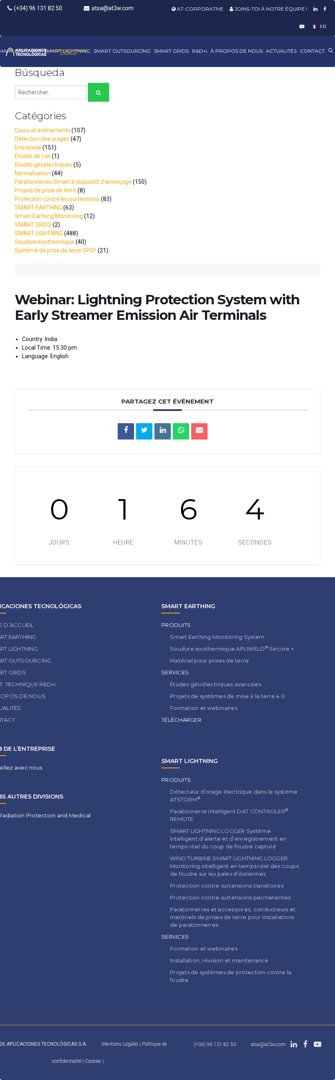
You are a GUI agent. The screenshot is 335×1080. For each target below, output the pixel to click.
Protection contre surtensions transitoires (227, 885)
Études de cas (33, 156)
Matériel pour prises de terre (209, 660)
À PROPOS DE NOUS (236, 51)
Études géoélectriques (43, 164)
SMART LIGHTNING (67, 51)
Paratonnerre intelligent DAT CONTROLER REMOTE (229, 815)
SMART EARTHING (38, 207)
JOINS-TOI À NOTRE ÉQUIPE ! (270, 9)
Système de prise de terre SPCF (55, 250)
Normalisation (33, 173)
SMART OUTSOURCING (122, 51)
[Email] (199, 431)
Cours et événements (42, 130)
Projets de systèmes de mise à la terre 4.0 (227, 696)
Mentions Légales (120, 1044)
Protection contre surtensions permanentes (230, 897)
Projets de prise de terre (45, 190)
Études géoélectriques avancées (215, 684)
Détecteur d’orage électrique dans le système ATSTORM (233, 795)
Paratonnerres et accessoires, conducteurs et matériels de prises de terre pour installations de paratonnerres (232, 917)
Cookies (94, 1061)
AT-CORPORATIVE (199, 9)
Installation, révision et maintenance (219, 960)
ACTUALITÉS (281, 51)
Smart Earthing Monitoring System (217, 637)
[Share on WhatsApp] (181, 431)
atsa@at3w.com (113, 8)
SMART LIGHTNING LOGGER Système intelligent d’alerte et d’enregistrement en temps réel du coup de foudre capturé (228, 839)
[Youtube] (300, 26)
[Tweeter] (144, 431)
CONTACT (312, 51)
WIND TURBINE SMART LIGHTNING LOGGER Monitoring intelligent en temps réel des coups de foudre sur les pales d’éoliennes (234, 866)
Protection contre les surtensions (57, 199)
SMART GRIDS (171, 51)
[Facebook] (323, 9)
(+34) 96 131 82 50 (38, 8)
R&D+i (199, 51)
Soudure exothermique (44, 242)
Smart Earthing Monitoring (49, 216)
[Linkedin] (314, 9)
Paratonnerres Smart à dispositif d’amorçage (73, 182)
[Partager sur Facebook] (126, 431)
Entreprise (28, 147)
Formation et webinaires (203, 708)
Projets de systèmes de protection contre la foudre (230, 976)
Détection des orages (42, 139)
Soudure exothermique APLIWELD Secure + (232, 648)
